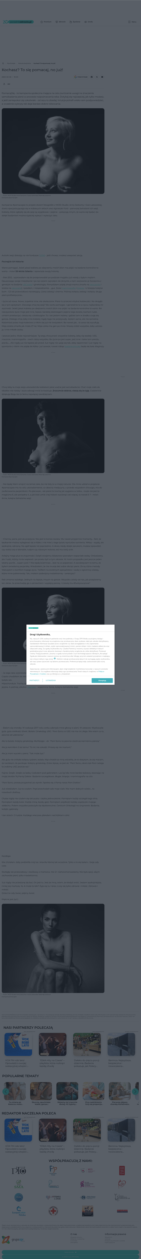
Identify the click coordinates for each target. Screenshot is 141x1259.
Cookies (43, 674)
